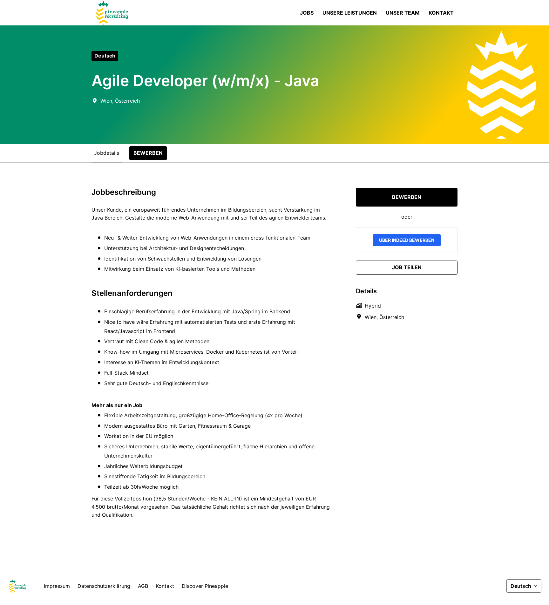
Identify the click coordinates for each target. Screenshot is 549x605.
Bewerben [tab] (148, 153)
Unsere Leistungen (349, 13)
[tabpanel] (275, 358)
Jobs (307, 13)
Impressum (57, 586)
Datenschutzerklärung (104, 586)
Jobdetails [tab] (106, 153)
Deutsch (104, 55)
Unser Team (403, 13)
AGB (143, 586)
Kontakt (441, 13)
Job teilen (407, 267)
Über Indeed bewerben (406, 240)
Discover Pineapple (205, 586)
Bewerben (406, 197)
